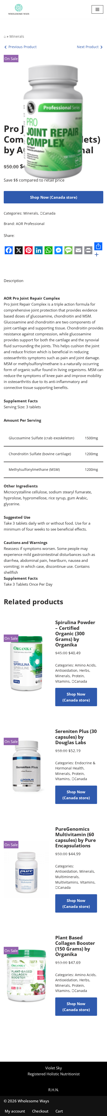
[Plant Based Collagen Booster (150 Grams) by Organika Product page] (26, 975)
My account (15, 1111)
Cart (59, 1111)
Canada (47, 213)
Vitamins (62, 681)
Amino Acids (85, 665)
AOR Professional (30, 224)
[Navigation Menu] (97, 9)
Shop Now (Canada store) (53, 197)
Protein (78, 676)
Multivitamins (66, 882)
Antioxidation (66, 670)
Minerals (16, 36)
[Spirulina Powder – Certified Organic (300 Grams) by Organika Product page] (26, 663)
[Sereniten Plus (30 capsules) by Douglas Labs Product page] (26, 766)
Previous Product (22, 46)
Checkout (40, 1111)
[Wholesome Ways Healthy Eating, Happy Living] (19, 9)
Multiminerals (67, 877)
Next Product (88, 46)
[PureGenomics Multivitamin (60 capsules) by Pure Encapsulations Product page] (26, 869)
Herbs (84, 670)
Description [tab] (13, 280)
